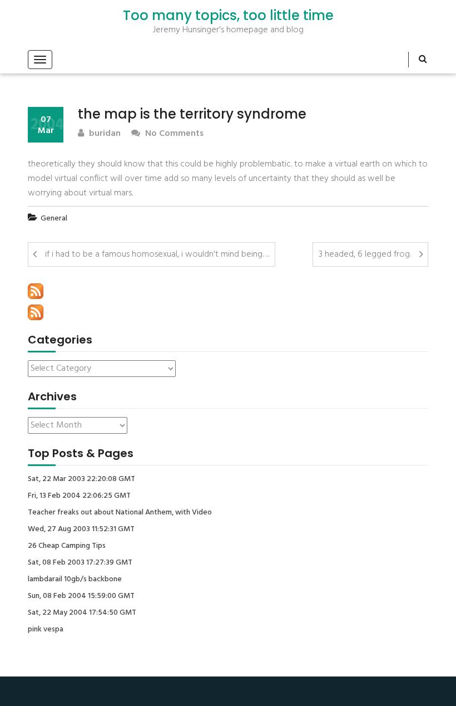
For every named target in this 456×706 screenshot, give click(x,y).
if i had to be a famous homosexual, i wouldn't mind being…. (157, 254)
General (54, 218)
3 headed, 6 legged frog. (365, 254)
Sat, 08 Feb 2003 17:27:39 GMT (80, 562)
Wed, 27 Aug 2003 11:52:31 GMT (81, 529)
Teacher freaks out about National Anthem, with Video (120, 512)
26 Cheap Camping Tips (67, 546)
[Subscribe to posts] (35, 291)
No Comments (173, 134)
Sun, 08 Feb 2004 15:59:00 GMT (81, 596)
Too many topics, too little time (228, 15)
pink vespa (45, 629)
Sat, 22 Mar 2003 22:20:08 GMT (81, 479)
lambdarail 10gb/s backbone (75, 579)
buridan (104, 134)
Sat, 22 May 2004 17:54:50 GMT (82, 613)
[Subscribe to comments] (35, 312)
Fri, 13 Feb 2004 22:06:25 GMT (79, 496)
